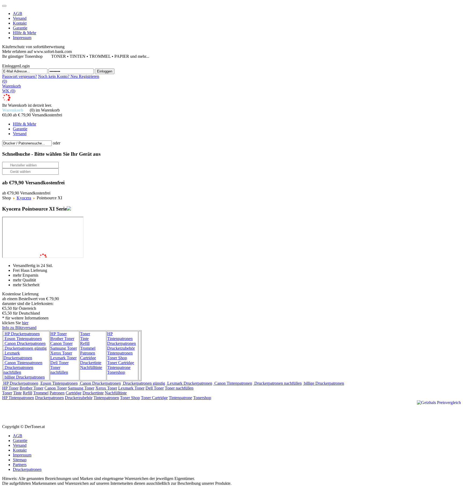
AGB (17, 435)
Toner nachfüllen (59, 370)
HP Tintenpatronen (120, 336)
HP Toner (58, 333)
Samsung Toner (63, 348)
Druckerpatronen (121, 343)
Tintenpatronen (120, 353)
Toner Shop (117, 358)
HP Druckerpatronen (21, 333)
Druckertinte (90, 362)
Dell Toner (59, 362)
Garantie (20, 440)
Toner (85, 333)
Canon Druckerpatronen (24, 343)
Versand (20, 445)
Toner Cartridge (120, 362)
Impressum (22, 455)
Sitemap (20, 460)
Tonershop (116, 372)
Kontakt (20, 450)
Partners (20, 464)
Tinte (84, 338)
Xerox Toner (61, 353)
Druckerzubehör (121, 348)
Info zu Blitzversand (19, 327)
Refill (84, 343)
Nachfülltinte (91, 367)
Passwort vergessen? (19, 76)
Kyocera (24, 198)
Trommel (87, 348)
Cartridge (88, 358)
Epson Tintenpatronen (22, 338)
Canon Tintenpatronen (22, 362)
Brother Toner (62, 338)
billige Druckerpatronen (24, 377)
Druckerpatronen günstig (25, 348)
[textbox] (27, 143)
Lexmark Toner (63, 358)
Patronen (87, 353)
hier (25, 323)
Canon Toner (61, 343)
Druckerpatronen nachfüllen (18, 370)
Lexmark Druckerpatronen (17, 355)
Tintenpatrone (118, 367)
